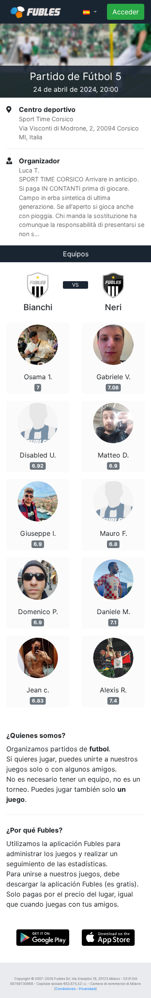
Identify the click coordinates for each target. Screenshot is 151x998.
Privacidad (87, 989)
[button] (90, 11)
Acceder (125, 12)
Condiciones (65, 989)
